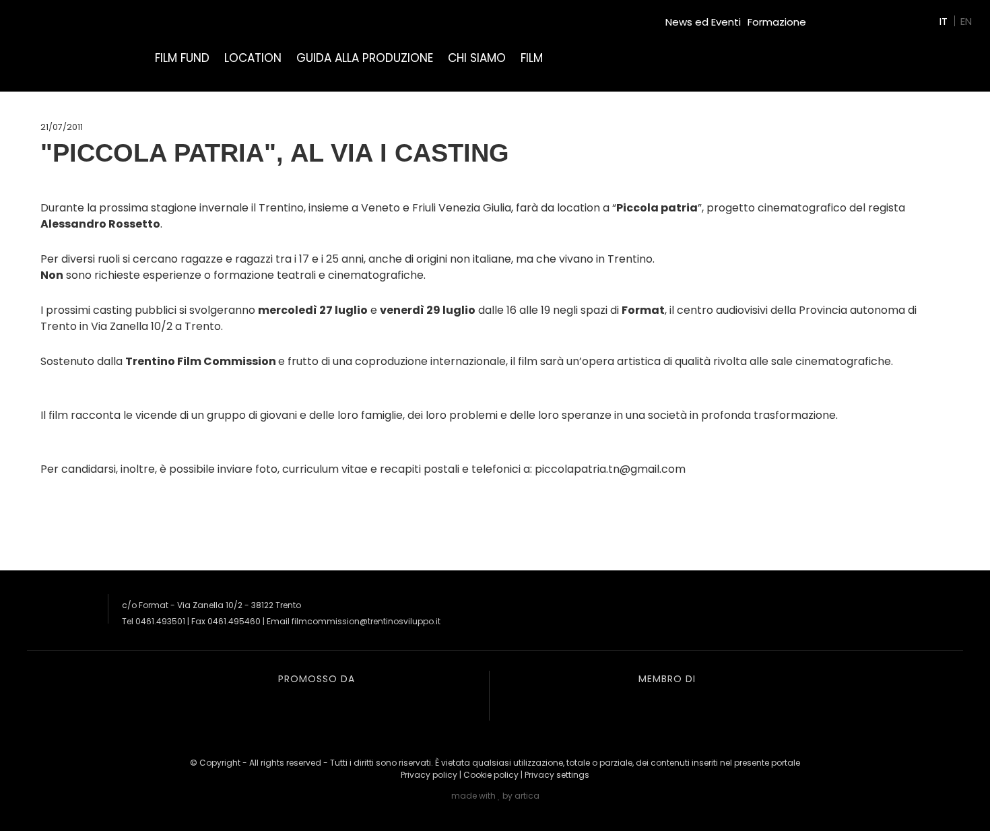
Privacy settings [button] (557, 774)
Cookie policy (491, 774)
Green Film (839, 16)
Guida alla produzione (364, 58)
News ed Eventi (703, 22)
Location (253, 58)
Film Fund (182, 58)
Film (532, 58)
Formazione (777, 22)
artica (527, 795)
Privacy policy (429, 774)
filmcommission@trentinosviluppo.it (366, 621)
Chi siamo (477, 58)
